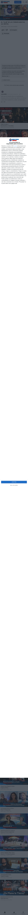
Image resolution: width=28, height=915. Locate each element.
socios (15, 145)
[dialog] (14, 457)
